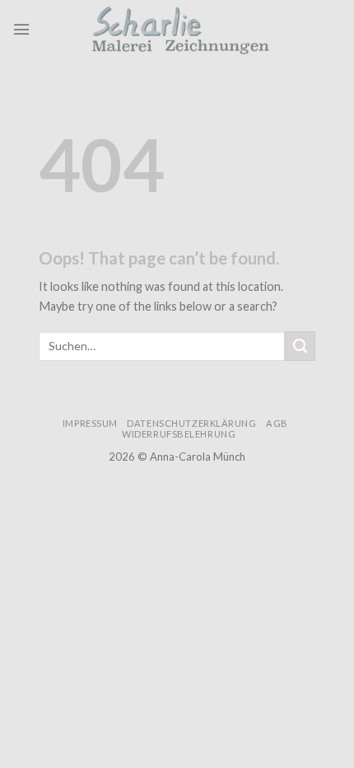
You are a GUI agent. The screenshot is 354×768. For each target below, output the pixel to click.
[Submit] (299, 346)
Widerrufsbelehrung (178, 433)
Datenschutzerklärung (191, 423)
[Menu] (21, 29)
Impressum (90, 423)
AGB (277, 423)
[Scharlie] (185, 29)
